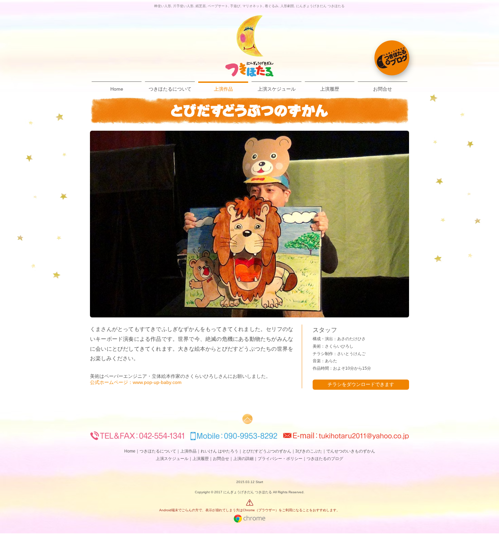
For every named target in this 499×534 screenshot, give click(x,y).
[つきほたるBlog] (391, 58)
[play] (394, 311)
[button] (249, 224)
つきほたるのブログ (325, 458)
